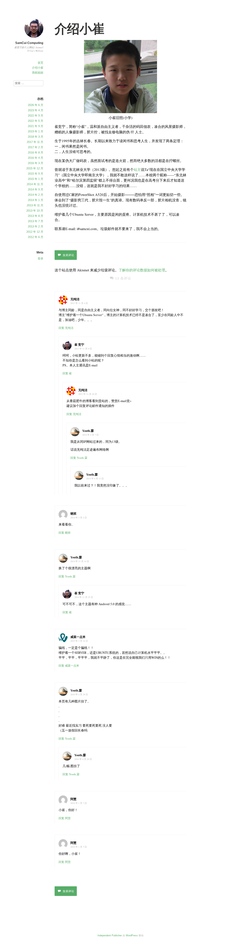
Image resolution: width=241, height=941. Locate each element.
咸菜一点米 (77, 637)
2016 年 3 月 (35, 163)
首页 (40, 62)
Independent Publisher (110, 935)
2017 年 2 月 (35, 147)
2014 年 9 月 (35, 189)
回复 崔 (67, 373)
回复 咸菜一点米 (69, 665)
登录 (40, 258)
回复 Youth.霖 (78, 458)
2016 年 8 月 (35, 152)
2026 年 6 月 (35, 105)
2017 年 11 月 (35, 142)
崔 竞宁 (79, 344)
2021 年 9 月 (35, 126)
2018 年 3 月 (35, 136)
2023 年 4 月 (35, 110)
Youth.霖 (88, 430)
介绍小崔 (37, 67)
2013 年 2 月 (35, 226)
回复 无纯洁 (66, 328)
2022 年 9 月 (35, 115)
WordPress (132, 935)
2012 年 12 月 (34, 231)
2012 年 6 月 (35, 237)
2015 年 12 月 (34, 168)
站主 (137, 169)
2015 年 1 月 (35, 178)
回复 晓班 (65, 532)
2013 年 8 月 (35, 215)
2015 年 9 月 (35, 173)
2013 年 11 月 (35, 205)
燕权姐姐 (37, 72)
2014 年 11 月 (35, 184)
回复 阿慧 (65, 818)
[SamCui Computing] (33, 38)
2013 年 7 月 (35, 221)
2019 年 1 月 (35, 131)
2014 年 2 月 (35, 194)
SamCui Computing (29, 43)
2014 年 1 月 (35, 200)
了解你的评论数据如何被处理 (142, 270)
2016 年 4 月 (35, 157)
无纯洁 (74, 299)
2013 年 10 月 (34, 210)
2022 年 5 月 (35, 120)
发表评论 (68, 255)
